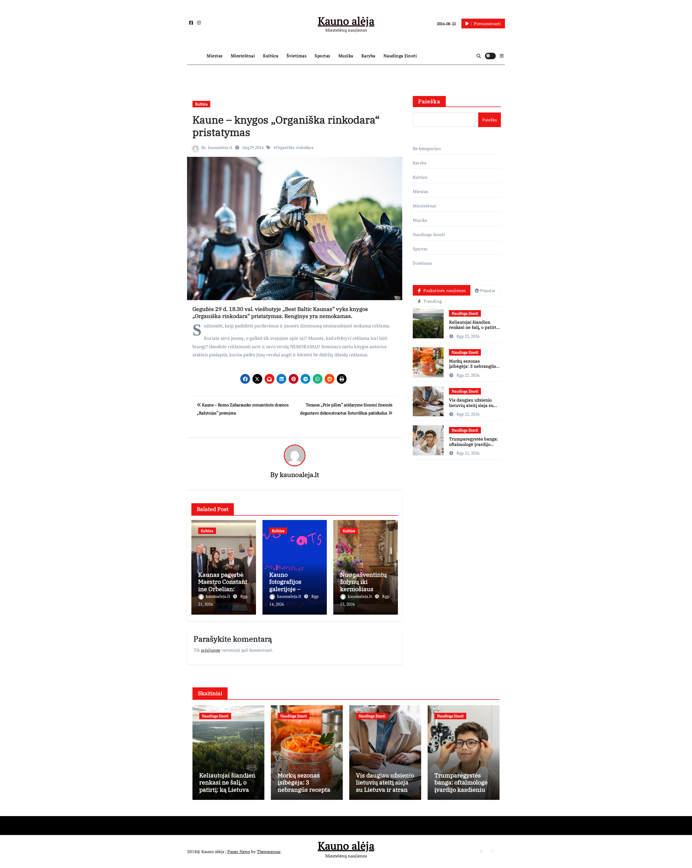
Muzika (345, 56)
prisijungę (210, 650)
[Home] (195, 56)
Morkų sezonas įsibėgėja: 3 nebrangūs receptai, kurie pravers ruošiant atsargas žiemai (474, 368)
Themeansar (268, 851)
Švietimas (297, 56)
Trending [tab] (432, 301)
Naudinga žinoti (400, 56)
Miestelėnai (243, 56)
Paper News (238, 851)
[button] (502, 55)
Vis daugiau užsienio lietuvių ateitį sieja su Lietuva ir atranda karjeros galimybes (471, 407)
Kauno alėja (346, 21)
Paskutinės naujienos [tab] (444, 290)
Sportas (322, 56)
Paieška (429, 101)
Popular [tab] (487, 290)
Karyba (368, 56)
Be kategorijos (427, 148)
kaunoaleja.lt (220, 147)
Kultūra (270, 56)
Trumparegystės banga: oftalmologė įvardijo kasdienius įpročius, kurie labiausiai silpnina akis (461, 793)
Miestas (215, 56)
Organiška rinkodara (295, 147)
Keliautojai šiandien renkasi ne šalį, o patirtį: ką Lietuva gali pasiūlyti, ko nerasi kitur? (474, 329)
